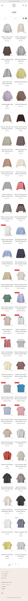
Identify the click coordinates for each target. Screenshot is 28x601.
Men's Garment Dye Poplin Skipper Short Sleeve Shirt (7, 488)
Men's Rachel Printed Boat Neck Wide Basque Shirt (21, 240)
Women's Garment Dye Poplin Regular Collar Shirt (7, 510)
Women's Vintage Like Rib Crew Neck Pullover (20, 37)
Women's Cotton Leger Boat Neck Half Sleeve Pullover (7, 307)
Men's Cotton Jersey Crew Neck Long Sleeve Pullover (21, 262)
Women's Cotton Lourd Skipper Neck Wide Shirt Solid (20, 173)
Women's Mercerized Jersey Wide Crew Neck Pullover (7, 443)
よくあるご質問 (4, 573)
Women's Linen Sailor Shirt (7, 532)
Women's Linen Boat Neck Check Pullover (21, 555)
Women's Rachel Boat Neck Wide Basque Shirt (21, 217)
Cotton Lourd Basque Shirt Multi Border (21, 150)
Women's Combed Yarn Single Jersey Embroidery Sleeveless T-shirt (20, 330)
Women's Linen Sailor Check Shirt (21, 533)
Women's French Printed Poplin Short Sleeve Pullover (21, 375)
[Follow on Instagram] (2, 593)
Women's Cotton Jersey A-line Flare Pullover (7, 37)
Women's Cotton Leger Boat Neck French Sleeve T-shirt (7, 397)
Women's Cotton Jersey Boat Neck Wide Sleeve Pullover (7, 285)
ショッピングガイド (5, 571)
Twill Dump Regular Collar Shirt (7, 105)
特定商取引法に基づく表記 (6, 582)
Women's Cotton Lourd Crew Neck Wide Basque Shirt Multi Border (7, 173)
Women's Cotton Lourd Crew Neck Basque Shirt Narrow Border (20, 285)
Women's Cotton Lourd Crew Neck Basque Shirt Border (7, 217)
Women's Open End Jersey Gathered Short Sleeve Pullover (7, 240)
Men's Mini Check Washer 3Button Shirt (21, 60)
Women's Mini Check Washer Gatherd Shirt (7, 82)
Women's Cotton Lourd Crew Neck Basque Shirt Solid (20, 127)
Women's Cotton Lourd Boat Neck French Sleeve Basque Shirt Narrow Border (21, 398)
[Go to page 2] (18, 563)
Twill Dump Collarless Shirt (21, 104)
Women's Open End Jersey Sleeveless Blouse (21, 307)
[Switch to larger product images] (23, 18)
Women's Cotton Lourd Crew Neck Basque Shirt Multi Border (7, 128)
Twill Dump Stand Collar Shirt (20, 82)
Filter (5, 18)
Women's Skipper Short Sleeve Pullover (7, 330)
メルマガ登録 (4, 576)
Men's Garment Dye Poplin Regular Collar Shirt (21, 510)
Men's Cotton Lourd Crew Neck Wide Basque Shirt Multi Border (7, 150)
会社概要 (3, 588)
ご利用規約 (3, 586)
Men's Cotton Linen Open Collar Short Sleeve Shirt (20, 465)
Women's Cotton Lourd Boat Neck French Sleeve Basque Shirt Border (7, 420)
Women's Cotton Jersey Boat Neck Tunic (7, 60)
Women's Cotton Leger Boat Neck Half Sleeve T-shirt (21, 420)
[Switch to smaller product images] (26, 18)
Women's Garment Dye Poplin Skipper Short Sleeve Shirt (21, 488)
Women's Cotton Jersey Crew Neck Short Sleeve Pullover (20, 352)
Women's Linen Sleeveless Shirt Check (21, 443)
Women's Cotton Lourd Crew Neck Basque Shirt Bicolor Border (20, 195)
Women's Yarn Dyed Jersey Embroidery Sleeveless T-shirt (7, 353)
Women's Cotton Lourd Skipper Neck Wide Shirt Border (7, 195)
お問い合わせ (4, 578)
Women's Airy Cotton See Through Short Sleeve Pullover (7, 375)
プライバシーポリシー (5, 584)
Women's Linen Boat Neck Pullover (7, 555)
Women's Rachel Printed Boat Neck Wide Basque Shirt (7, 263)
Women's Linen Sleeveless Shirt (7, 465)
